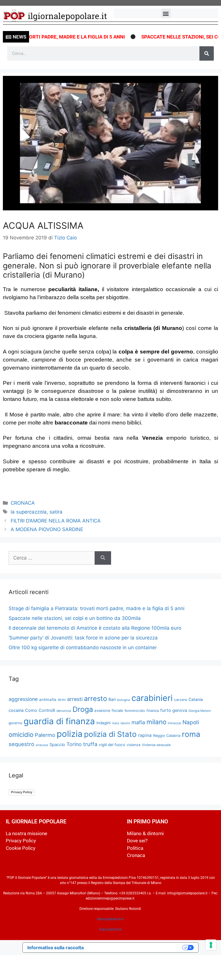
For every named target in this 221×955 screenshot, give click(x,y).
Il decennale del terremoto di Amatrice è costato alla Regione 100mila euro (95, 628)
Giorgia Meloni (199, 711)
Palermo (45, 735)
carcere (180, 699)
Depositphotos (110, 929)
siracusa (42, 745)
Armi (62, 699)
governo (15, 723)
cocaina (16, 710)
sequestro (21, 744)
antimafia (47, 699)
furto (165, 710)
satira (55, 512)
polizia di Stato (110, 734)
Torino (74, 744)
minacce (174, 723)
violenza (133, 745)
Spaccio (57, 744)
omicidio (21, 734)
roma (191, 734)
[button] (166, 13)
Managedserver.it (110, 919)
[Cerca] (206, 53)
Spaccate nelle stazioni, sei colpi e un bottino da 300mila (75, 618)
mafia (138, 722)
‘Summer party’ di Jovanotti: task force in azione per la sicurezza (83, 638)
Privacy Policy (21, 792)
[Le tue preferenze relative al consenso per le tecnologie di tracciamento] (210, 944)
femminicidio (135, 710)
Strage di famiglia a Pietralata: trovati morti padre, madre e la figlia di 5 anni (96, 608)
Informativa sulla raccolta (55, 947)
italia (115, 723)
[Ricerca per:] (52, 558)
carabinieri (152, 698)
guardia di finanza (59, 721)
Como (31, 710)
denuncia (63, 711)
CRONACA (23, 503)
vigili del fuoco (112, 744)
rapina (145, 735)
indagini (103, 722)
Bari (112, 699)
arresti (75, 699)
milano (156, 722)
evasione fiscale (108, 710)
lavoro (125, 723)
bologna (123, 700)
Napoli (190, 722)
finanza (152, 710)
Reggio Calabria (166, 735)
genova (179, 710)
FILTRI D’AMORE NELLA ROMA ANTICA (56, 521)
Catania (195, 699)
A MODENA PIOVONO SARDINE (47, 529)
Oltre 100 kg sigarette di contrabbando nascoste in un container (83, 647)
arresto (95, 698)
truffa (90, 744)
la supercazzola (29, 512)
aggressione (23, 699)
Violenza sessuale (156, 745)
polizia (70, 734)
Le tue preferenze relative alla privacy (135, 947)
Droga (83, 709)
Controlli (47, 710)
